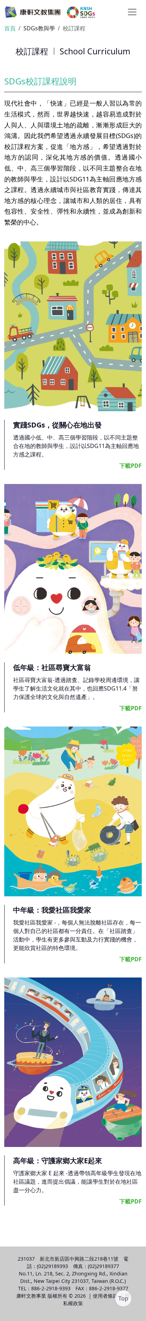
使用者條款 (105, 1295)
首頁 (10, 28)
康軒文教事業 (31, 1295)
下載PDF (130, 466)
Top (123, 1298)
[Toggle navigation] (132, 12)
